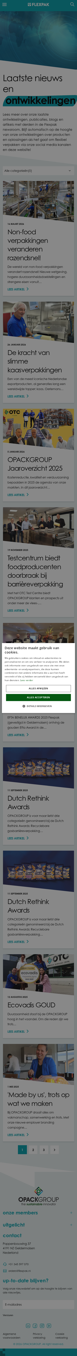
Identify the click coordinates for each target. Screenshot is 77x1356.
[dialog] (38, 678)
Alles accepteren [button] (38, 697)
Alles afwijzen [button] (38, 688)
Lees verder (26, 680)
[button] (38, 706)
